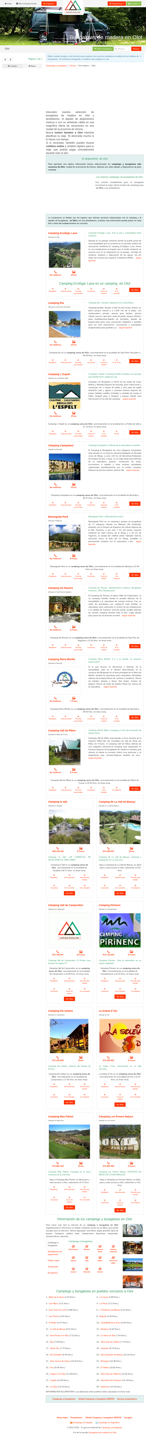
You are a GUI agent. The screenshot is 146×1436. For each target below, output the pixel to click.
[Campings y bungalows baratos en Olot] (86, 1247)
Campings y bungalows (56, 65)
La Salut (53, 1387)
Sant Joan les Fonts (58, 1310)
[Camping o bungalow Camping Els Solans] (69, 1036)
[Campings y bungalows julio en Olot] (86, 1258)
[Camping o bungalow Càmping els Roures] (64, 609)
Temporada (53, 1266)
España (50, 3)
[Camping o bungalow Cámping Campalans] (64, 467)
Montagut (105, 1361)
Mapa (33, 66)
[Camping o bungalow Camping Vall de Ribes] (64, 752)
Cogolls (53, 1380)
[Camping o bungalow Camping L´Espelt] (64, 395)
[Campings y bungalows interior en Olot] (100, 1269)
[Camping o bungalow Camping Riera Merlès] (64, 681)
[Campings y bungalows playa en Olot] (113, 1258)
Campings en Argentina (108, 1422)
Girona (73, 65)
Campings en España (82, 1422)
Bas (51, 1342)
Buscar (136, 49)
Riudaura (105, 1329)
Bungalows (53, 1273)
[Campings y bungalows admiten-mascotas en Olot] (113, 1247)
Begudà (103, 1316)
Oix (51, 1367)
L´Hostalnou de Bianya (110, 1310)
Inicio (9, 3)
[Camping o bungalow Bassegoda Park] (64, 538)
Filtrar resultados (104, 49)
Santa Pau (54, 1348)
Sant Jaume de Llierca (60, 1361)
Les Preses (54, 1316)
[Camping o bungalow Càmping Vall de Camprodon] (69, 930)
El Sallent (105, 1367)
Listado (13, 66)
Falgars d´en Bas (58, 1374)
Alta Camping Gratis (27, 3)
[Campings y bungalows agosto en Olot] (73, 1258)
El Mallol (52, 1323)
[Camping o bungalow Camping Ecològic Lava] (64, 254)
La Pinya (103, 1303)
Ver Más (135, 290)
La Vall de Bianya (57, 1329)
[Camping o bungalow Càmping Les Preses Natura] (120, 1141)
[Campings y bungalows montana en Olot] (86, 1269)
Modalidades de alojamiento (55, 1253)
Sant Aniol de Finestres (111, 1380)
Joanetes (105, 1348)
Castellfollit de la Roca (111, 1323)
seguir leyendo (125, 327)
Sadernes (105, 1387)
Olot (7, 48)
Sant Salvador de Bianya (112, 1355)
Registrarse (117, 3)
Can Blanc (53, 1303)
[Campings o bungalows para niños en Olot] (100, 1258)
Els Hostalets (56, 1355)
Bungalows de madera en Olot (102, 1432)
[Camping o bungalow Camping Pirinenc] (120, 930)
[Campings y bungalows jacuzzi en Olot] (73, 1269)
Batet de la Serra (56, 1297)
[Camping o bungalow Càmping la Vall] (69, 827)
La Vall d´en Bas (108, 1335)
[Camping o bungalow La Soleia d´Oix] (120, 1036)
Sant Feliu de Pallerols (111, 1374)
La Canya (104, 1297)
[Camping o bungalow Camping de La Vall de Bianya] (120, 827)
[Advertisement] (22, 168)
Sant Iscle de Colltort (110, 1342)
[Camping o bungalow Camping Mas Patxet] (69, 1141)
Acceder (134, 3)
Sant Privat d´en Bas (59, 1335)
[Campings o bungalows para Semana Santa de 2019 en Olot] (100, 1247)
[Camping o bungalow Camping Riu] (64, 324)
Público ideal (53, 1260)
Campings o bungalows (53, 1244)
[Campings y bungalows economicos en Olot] (73, 1247)
